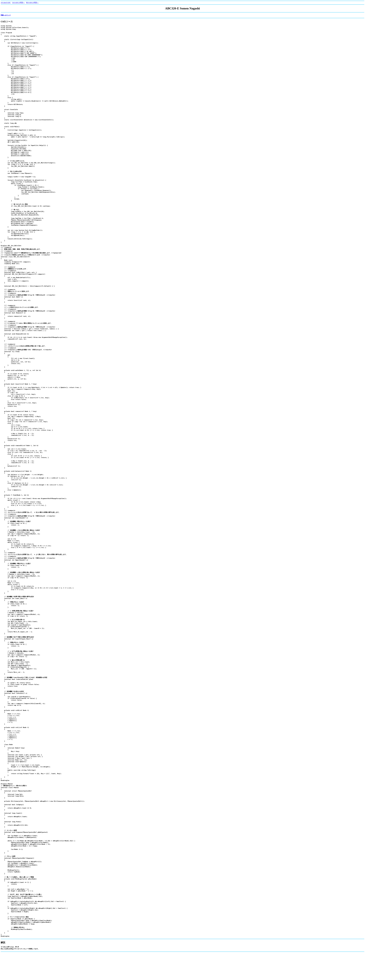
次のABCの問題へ (18, 2)
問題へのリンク (6, 15)
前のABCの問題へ (32, 2)
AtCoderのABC (6, 2)
